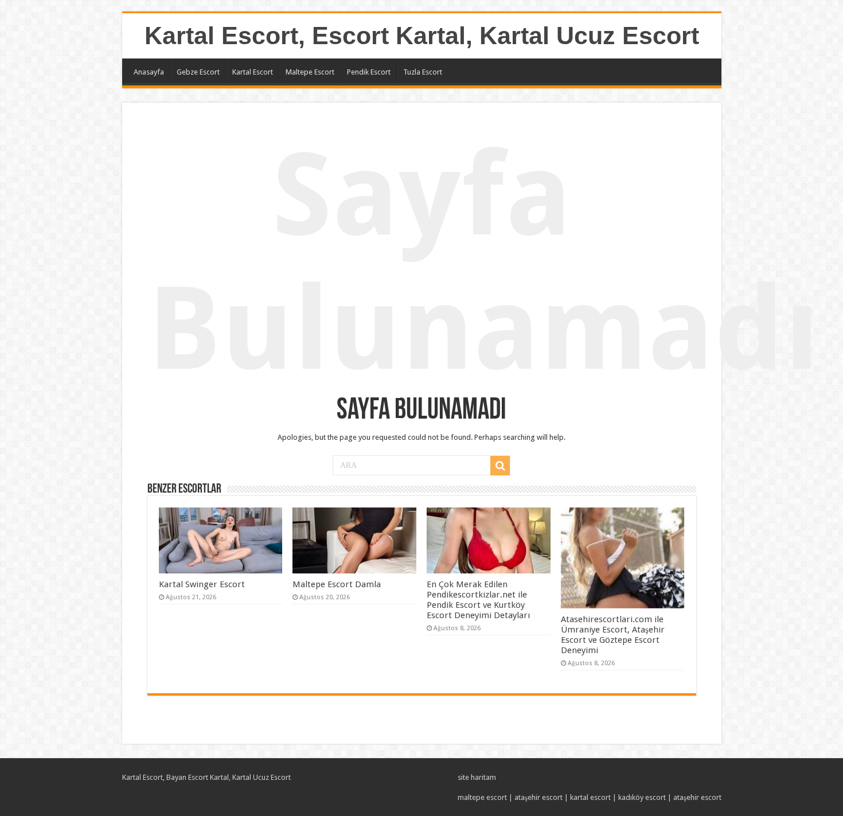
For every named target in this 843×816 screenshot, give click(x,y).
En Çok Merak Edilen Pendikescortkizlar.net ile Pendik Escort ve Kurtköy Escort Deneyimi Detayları (478, 599)
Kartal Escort (252, 72)
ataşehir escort (538, 797)
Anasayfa (149, 72)
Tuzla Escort (422, 72)
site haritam (477, 777)
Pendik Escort (369, 72)
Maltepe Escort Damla (336, 584)
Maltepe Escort (310, 72)
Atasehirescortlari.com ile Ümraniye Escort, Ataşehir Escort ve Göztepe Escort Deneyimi (613, 634)
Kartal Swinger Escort (202, 584)
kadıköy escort (642, 797)
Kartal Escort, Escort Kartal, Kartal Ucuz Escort (422, 35)
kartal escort (590, 797)
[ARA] (500, 465)
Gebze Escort (198, 72)
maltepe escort (482, 797)
